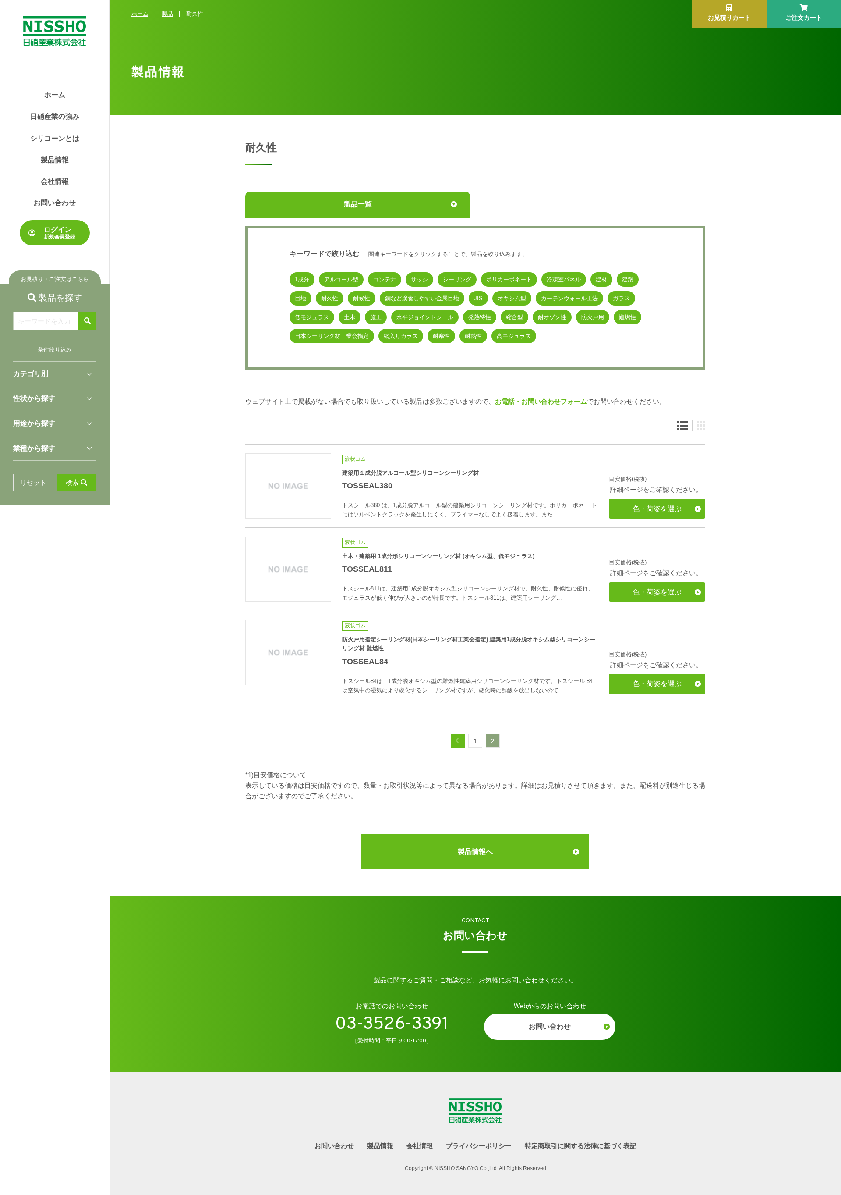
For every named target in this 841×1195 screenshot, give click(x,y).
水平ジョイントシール (424, 317)
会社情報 (55, 181)
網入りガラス (401, 336)
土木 (349, 317)
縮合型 (514, 317)
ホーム (54, 95)
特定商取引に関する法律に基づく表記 (580, 1145)
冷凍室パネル (564, 279)
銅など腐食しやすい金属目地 (422, 298)
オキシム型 (512, 298)
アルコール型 (341, 279)
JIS (478, 298)
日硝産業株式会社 (54, 23)
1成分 (302, 279)
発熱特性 (479, 317)
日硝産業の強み (54, 116)
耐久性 (329, 298)
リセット (33, 482)
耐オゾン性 (552, 317)
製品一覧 (358, 204)
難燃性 (627, 317)
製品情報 (55, 160)
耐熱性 (473, 336)
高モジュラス (514, 336)
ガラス (621, 298)
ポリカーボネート (509, 279)
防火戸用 (592, 317)
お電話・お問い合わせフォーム (541, 401)
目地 (300, 298)
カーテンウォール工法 (569, 298)
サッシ (419, 279)
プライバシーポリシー (479, 1145)
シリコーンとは (54, 138)
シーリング (457, 279)
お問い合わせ (55, 202)
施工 (376, 317)
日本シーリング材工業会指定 (332, 336)
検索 (72, 482)
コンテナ (384, 279)
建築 (627, 279)
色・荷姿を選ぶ (657, 508)
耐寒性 (441, 336)
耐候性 (361, 298)
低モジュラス (312, 317)
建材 (601, 279)
